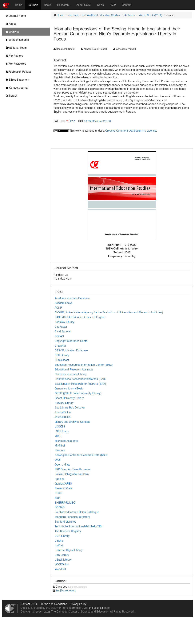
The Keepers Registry (68, 531)
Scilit (57, 498)
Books (47, 5)
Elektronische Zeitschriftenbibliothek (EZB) (80, 379)
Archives (129, 15)
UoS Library (62, 555)
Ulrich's (59, 540)
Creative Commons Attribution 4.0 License (130, 130)
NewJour (60, 450)
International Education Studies (101, 15)
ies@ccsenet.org (66, 590)
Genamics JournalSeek (69, 388)
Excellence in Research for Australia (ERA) (80, 383)
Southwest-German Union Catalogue (77, 512)
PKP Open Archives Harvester (73, 469)
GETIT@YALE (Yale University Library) (78, 393)
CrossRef (60, 345)
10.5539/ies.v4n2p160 (97, 121)
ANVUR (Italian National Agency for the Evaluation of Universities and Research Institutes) (109, 312)
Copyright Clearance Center (71, 341)
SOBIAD (60, 507)
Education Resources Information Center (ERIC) (84, 364)
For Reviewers (17, 63)
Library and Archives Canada (72, 422)
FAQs (112, 5)
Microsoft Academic (66, 441)
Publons (59, 479)
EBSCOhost (62, 360)
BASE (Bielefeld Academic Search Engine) (80, 317)
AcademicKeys (63, 303)
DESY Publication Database (71, 350)
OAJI (58, 460)
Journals (33, 5)
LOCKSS (60, 426)
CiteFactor (61, 326)
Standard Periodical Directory (72, 517)
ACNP (58, 307)
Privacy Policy (78, 604)
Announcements (18, 39)
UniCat (59, 545)
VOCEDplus (62, 564)
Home (18, 5)
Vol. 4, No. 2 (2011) (150, 15)
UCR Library (62, 536)
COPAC (59, 336)
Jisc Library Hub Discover (70, 407)
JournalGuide (63, 412)
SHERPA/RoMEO (65, 502)
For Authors (15, 55)
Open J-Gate (62, 464)
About (12, 23)
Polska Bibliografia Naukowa (72, 474)
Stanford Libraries (65, 521)
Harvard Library (64, 402)
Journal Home (17, 15)
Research (63, 5)
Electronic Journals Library (71, 374)
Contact (126, 5)
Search (13, 95)
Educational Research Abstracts (74, 369)
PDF (72, 121)
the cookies (96, 607)
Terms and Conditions (54, 604)
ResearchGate (63, 488)
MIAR (58, 436)
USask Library (63, 559)
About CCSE (83, 5)
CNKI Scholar (63, 331)
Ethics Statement (18, 79)
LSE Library (62, 431)
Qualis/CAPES (63, 483)
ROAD (58, 493)
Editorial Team (18, 47)
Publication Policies (19, 71)
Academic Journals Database (72, 298)
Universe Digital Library (69, 550)
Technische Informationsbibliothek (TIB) (78, 526)
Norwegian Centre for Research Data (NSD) (81, 455)
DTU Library (62, 355)
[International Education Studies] (122, 195)
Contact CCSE (29, 604)
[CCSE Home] (6, 5)
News (100, 5)
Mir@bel (60, 445)
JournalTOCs (62, 417)
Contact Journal (18, 87)
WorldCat (60, 569)
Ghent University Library (69, 398)
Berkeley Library (64, 322)
